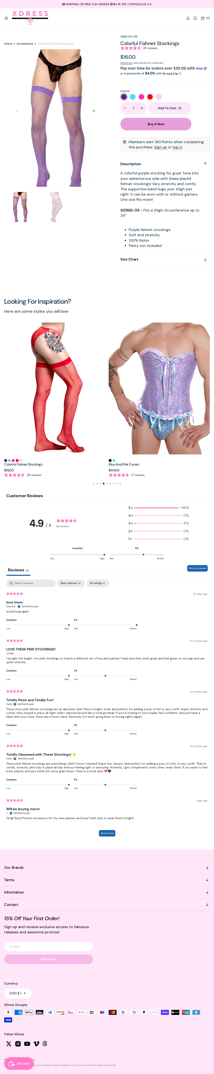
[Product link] (75, 388)
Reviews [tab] (18, 570)
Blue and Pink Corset (40, 464)
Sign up (160, 147)
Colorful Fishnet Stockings (148, 464)
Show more (107, 833)
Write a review (197, 568)
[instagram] (18, 1043)
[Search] (195, 18)
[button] (6, 18)
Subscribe (48, 959)
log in (177, 147)
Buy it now (156, 124)
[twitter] (8, 1043)
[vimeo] (36, 1043)
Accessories (25, 43)
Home (8, 43)
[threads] (45, 1043)
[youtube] (27, 1043)
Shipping (126, 63)
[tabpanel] (107, 710)
